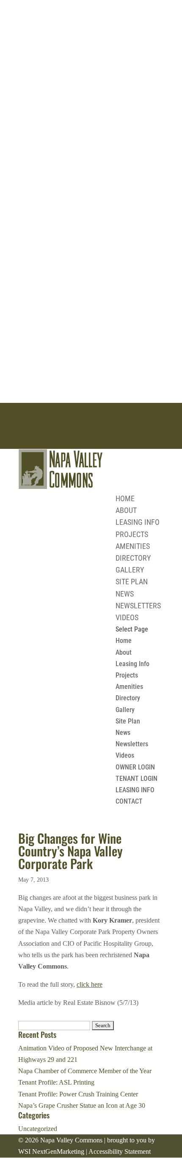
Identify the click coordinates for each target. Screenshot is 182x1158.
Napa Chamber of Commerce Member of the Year (85, 1070)
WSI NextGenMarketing (51, 1151)
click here (89, 984)
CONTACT (31, 443)
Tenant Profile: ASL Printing (56, 1082)
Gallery (130, 569)
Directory (133, 557)
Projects (132, 534)
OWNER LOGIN (38, 408)
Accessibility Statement (119, 1151)
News (125, 593)
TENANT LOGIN (39, 420)
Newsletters (138, 605)
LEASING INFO (38, 431)
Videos (127, 617)
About (126, 510)
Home (125, 498)
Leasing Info (138, 522)
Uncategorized (37, 1128)
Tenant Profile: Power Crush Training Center (78, 1094)
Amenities (133, 546)
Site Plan (132, 581)
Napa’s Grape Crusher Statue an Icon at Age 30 (81, 1105)
